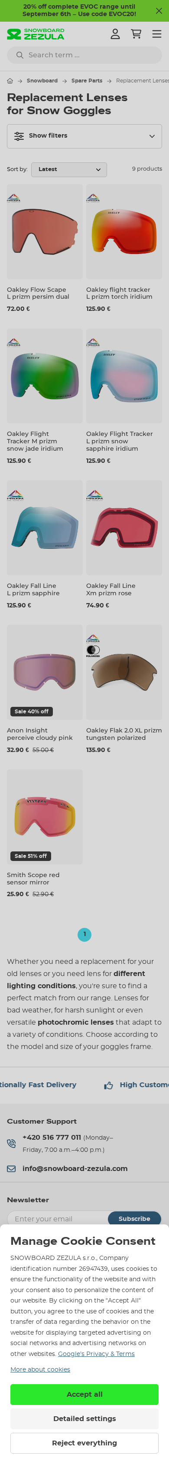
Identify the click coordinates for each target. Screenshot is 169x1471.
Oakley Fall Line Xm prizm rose (111, 589)
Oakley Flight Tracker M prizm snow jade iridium (35, 441)
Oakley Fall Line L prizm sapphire (33, 589)
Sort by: (17, 169)
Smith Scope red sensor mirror (33, 878)
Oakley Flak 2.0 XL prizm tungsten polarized (124, 734)
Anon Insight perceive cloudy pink (40, 734)
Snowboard (42, 80)
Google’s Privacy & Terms (96, 1354)
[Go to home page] (10, 81)
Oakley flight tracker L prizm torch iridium (119, 293)
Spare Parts (87, 80)
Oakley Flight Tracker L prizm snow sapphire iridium (119, 441)
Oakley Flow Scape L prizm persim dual (38, 293)
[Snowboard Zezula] (36, 34)
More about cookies (40, 1370)
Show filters (48, 136)
